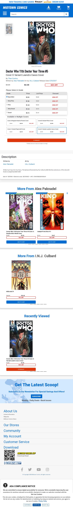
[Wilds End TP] (21, 275)
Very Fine (11, 101)
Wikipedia (6, 416)
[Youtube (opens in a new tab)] (38, 470)
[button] (48, 8)
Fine (9, 105)
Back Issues (46, 400)
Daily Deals (34, 400)
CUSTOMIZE (27, 505)
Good (10, 112)
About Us (10, 411)
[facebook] (22, 470)
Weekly (25, 400)
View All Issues (36, 66)
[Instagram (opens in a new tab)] (47, 470)
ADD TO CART (21, 242)
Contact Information (9, 414)
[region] (7, 214)
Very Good (11, 108)
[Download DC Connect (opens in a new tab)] (37, 463)
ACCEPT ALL (36, 505)
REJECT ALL (45, 505)
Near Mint (11, 97)
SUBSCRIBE (36, 396)
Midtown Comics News (10, 419)
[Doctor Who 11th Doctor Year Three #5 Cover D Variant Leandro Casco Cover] (21, 338)
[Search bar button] (66, 14)
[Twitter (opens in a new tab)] (30, 470)
